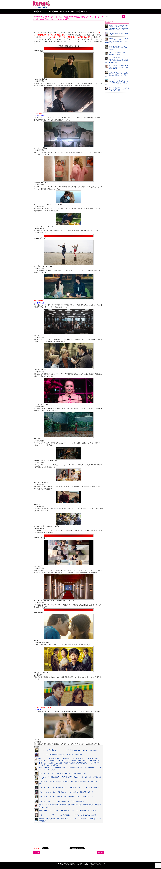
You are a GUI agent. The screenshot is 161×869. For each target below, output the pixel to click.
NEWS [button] (35, 11)
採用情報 (86, 864)
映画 (100, 863)
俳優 (91, 863)
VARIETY (62, 11)
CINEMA (67, 11)
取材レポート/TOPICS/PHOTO (76, 863)
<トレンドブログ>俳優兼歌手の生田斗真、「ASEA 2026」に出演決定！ (60, 755)
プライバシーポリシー (70, 864)
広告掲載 (92, 864)
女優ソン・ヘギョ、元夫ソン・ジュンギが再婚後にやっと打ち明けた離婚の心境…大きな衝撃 (67, 815)
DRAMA (56, 11)
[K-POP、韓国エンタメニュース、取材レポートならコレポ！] (41, 2)
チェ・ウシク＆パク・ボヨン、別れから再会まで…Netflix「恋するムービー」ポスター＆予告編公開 (69, 787)
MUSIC (72, 11)
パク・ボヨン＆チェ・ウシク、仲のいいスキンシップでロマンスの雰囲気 (61, 801)
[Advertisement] (92, 4)
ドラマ (95, 863)
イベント (86, 863)
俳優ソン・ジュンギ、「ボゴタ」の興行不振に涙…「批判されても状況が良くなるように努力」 (68, 810)
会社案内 (61, 864)
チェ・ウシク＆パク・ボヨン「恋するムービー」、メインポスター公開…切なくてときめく (66, 792)
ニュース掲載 (98, 864)
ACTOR (51, 11)
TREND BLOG (83, 11)
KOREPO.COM (59, 863)
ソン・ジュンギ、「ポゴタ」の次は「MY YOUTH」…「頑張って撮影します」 (62, 773)
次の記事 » (100, 852)
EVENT (45, 11)
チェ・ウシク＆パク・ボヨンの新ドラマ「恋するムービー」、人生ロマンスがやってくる (66, 796)
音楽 (104, 863)
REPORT (40, 11)
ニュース (66, 863)
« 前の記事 (36, 852)
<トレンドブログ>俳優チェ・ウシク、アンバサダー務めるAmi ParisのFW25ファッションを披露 (68, 750)
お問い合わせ (79, 864)
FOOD (77, 11)
